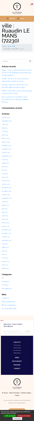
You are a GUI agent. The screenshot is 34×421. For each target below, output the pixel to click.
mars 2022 (5, 219)
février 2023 (5, 180)
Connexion (5, 298)
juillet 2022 (5, 205)
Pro (3, 278)
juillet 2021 (5, 247)
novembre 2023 (6, 149)
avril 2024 (5, 131)
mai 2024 (4, 128)
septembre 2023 (7, 156)
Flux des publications (8, 301)
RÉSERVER (22, 18)
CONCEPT (17, 368)
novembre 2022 (6, 191)
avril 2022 (5, 216)
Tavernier (5, 285)
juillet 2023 (5, 163)
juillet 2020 (5, 268)
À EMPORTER (12, 18)
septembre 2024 (7, 121)
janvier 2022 (5, 226)
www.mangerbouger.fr (20, 403)
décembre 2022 (6, 188)
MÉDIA (17, 357)
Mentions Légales (26, 393)
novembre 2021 (6, 233)
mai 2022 (4, 212)
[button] (17, 342)
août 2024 (5, 124)
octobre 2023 (6, 152)
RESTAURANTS (17, 361)
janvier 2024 (6, 142)
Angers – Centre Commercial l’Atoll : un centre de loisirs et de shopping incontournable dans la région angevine (17, 72)
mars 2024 (5, 135)
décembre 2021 (6, 230)
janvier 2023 (5, 184)
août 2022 (5, 202)
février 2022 (5, 223)
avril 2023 (5, 173)
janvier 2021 (5, 261)
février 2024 (5, 138)
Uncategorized (6, 288)
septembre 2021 (6, 240)
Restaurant (5, 281)
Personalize (17, 418)
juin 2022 (4, 209)
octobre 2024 (6, 117)
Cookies (17, 395)
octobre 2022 (6, 195)
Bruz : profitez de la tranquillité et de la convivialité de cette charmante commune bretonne (15, 99)
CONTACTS (17, 342)
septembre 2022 (7, 198)
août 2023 (5, 159)
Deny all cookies (24, 416)
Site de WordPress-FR (9, 308)
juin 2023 (4, 166)
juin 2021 (4, 251)
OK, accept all (10, 416)
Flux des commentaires (9, 305)
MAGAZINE (17, 365)
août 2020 (5, 265)
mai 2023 (4, 170)
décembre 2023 (6, 145)
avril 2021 (5, 258)
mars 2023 (5, 177)
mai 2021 (4, 254)
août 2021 (5, 244)
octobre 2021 (6, 237)
